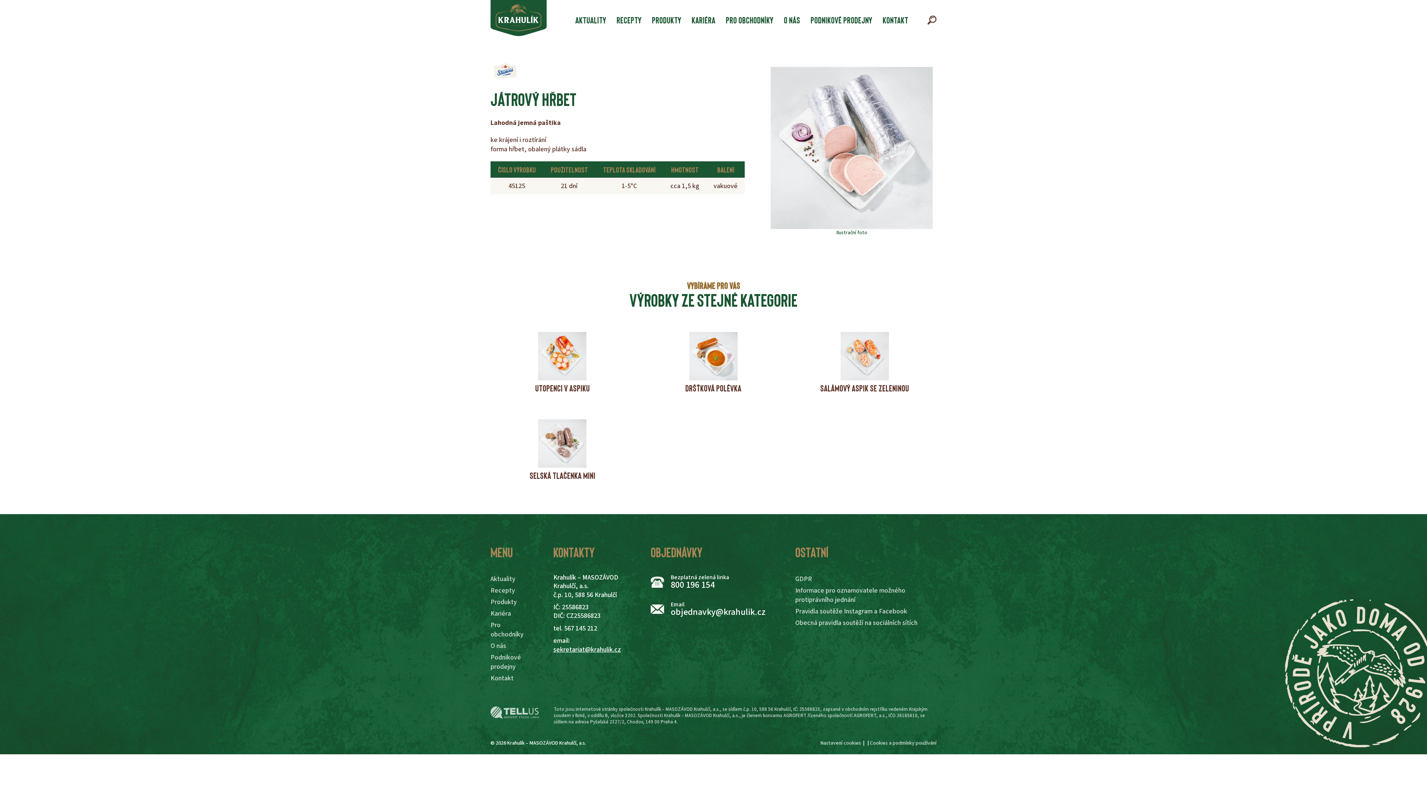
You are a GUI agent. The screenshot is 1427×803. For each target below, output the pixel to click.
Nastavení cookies (841, 743)
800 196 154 (693, 584)
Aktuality (590, 19)
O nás (792, 19)
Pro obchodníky (749, 19)
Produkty (666, 19)
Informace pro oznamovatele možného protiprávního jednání (850, 595)
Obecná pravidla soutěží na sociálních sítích (856, 623)
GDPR (803, 579)
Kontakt (895, 19)
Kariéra (703, 19)
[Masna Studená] (505, 71)
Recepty (629, 19)
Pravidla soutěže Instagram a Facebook (851, 611)
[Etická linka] (515, 712)
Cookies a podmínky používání (903, 743)
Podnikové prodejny (841, 19)
